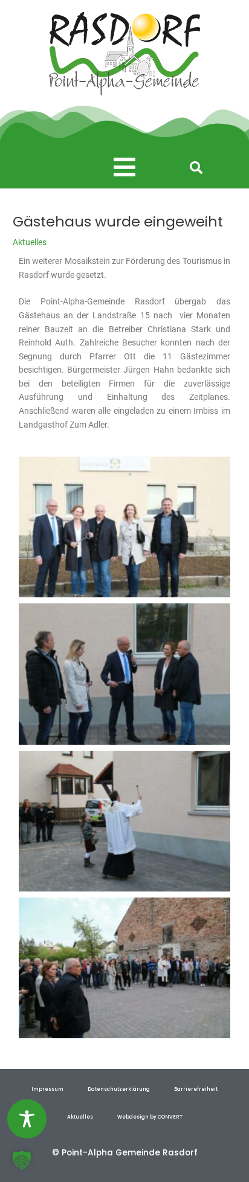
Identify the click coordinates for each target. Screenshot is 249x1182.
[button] (124, 168)
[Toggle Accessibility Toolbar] (27, 1119)
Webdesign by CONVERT (150, 1116)
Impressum (47, 1089)
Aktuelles (30, 242)
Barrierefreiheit (196, 1089)
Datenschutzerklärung (119, 1089)
